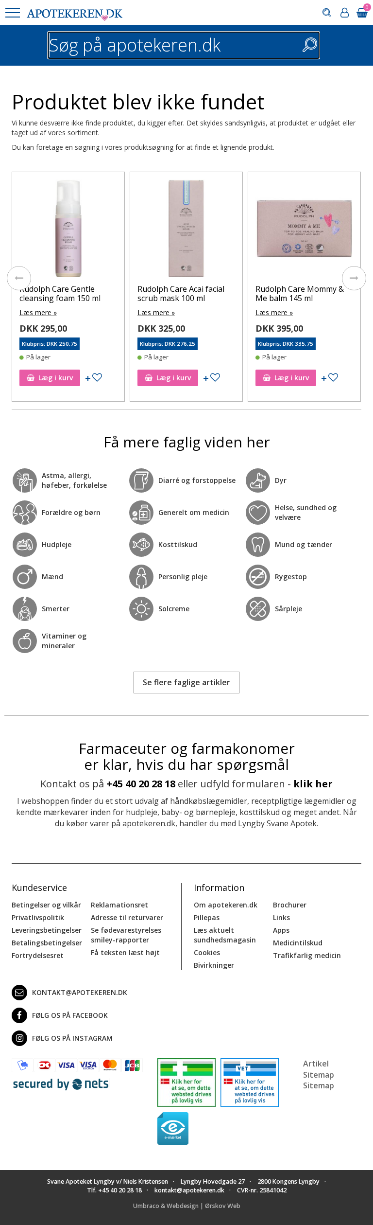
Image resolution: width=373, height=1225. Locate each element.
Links (281, 917)
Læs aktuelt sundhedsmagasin (225, 934)
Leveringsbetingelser (47, 930)
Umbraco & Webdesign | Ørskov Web (186, 1206)
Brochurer (289, 904)
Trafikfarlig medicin (307, 955)
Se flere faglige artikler (186, 682)
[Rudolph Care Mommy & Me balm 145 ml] (304, 230)
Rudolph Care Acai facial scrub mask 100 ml (180, 293)
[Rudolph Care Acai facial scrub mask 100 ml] (186, 230)
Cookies (207, 952)
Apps (281, 930)
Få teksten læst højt (125, 952)
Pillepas (207, 917)
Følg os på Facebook (70, 1015)
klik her (313, 783)
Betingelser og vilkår (46, 904)
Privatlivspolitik (38, 917)
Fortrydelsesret (38, 955)
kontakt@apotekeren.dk (79, 992)
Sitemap (318, 1085)
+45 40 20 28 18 (140, 783)
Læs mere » (38, 312)
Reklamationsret (119, 904)
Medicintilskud (297, 942)
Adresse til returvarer (127, 917)
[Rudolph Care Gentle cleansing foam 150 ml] (68, 230)
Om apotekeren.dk (225, 904)
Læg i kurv (55, 377)
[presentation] (19, 278)
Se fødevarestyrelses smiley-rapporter (126, 934)
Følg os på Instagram (72, 1038)
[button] (12, 12)
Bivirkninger (214, 965)
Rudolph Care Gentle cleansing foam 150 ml (60, 293)
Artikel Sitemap (318, 1069)
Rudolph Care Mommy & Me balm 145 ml (299, 293)
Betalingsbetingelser (47, 942)
